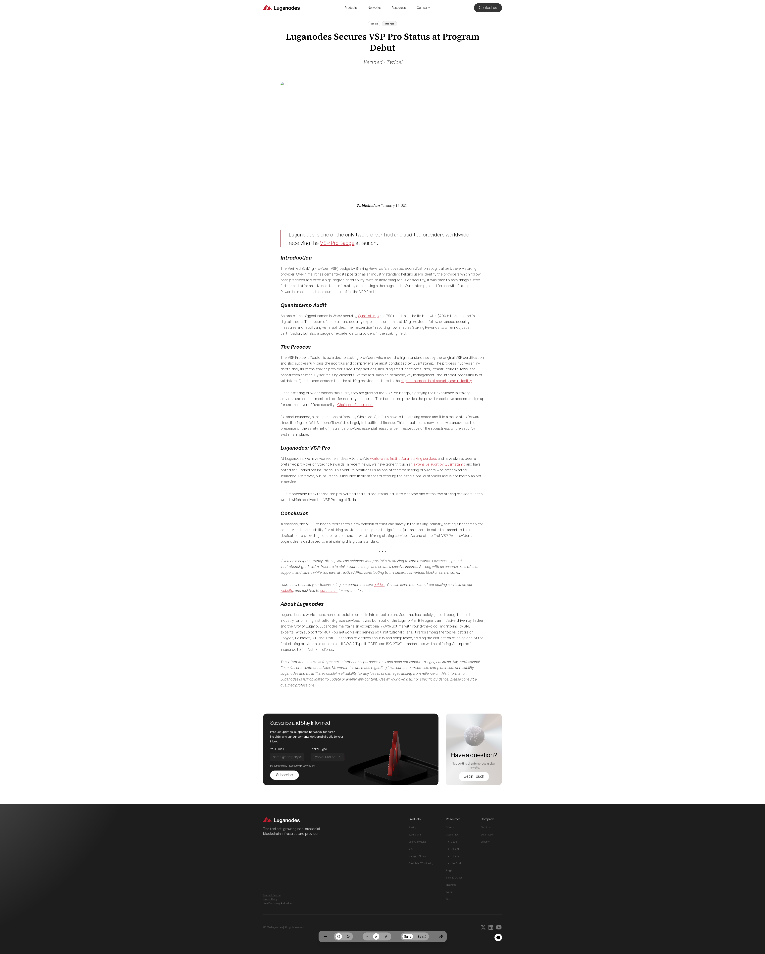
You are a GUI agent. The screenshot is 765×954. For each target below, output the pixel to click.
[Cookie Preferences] (498, 937)
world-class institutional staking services (403, 458)
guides (379, 584)
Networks (374, 7)
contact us (329, 590)
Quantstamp (368, 316)
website (286, 590)
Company (423, 7)
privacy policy (307, 765)
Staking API (414, 834)
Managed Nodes (417, 856)
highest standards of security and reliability (436, 380)
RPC (410, 848)
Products (351, 7)
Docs (448, 899)
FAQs (449, 891)
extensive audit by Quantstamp (439, 464)
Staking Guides (454, 877)
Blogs (449, 870)
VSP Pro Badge (337, 243)
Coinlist (455, 848)
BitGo (454, 841)
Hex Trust (456, 863)
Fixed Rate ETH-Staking (421, 863)
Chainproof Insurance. (355, 404)
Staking (412, 827)
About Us (485, 827)
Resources (399, 7)
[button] (350, 8)
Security (485, 841)
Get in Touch (487, 834)
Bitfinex (455, 856)
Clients (450, 827)
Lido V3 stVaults (417, 841)
